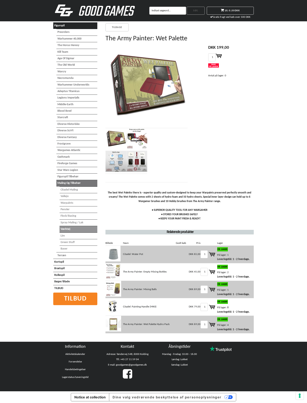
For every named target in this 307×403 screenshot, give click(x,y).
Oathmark (63, 157)
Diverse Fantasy (67, 137)
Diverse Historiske (68, 124)
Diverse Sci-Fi (65, 130)
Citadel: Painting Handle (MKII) (139, 306)
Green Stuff (68, 242)
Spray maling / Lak (72, 222)
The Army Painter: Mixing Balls (140, 289)
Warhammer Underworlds (73, 84)
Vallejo (65, 196)
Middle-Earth (65, 104)
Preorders (63, 32)
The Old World (66, 65)
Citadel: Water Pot (133, 254)
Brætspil (59, 268)
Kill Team (62, 52)
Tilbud (75, 299)
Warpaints (67, 203)
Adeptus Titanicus (68, 91)
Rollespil (59, 275)
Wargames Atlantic (68, 150)
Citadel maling (69, 189)
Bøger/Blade (62, 281)
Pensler (65, 209)
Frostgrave (64, 143)
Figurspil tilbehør (68, 176)
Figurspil (59, 25)
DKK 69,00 (194, 289)
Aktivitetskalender (75, 354)
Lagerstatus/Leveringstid (75, 377)
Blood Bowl (64, 111)
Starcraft (62, 117)
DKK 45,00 (194, 271)
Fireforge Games (67, 163)
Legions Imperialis (68, 97)
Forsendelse (75, 361)
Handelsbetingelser (75, 369)
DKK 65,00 (194, 254)
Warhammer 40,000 (69, 38)
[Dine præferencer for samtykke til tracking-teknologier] (300, 396)
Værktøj (65, 229)
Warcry (61, 71)
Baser (64, 248)
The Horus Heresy (68, 45)
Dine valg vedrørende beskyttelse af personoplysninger (167, 397)
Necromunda (65, 78)
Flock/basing (68, 215)
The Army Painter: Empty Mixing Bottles (145, 271)
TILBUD (58, 288)
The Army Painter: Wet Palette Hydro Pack (146, 324)
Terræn (61, 255)
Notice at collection (90, 397)
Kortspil (59, 262)
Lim (63, 235)
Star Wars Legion (67, 170)
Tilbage (117, 27)
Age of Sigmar (65, 58)
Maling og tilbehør (69, 183)
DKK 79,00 (194, 306)
